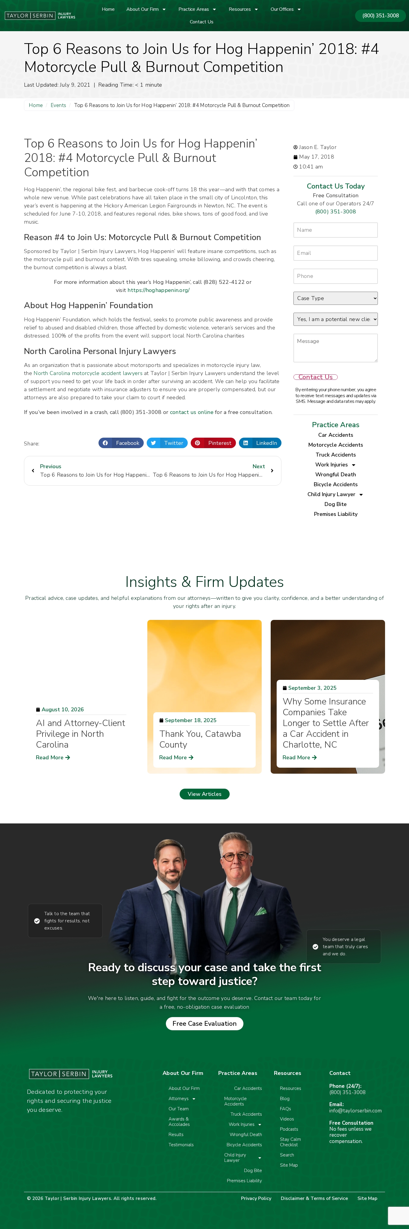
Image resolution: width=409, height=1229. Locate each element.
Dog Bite (336, 504)
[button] (121, 443)
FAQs (285, 1109)
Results (176, 1135)
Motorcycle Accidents (335, 444)
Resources (240, 9)
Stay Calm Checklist (290, 1142)
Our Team (179, 1109)
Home (108, 9)
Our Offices (282, 9)
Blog (285, 1099)
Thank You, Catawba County (200, 739)
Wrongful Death (335, 474)
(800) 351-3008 (335, 211)
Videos (287, 1119)
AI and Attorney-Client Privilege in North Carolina (80, 734)
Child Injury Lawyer (331, 494)
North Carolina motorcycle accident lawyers (88, 373)
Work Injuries (331, 464)
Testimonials (181, 1145)
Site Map (289, 1165)
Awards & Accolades (179, 1121)
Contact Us (201, 22)
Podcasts (289, 1129)
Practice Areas (193, 9)
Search (287, 1155)
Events (58, 105)
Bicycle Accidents (336, 484)
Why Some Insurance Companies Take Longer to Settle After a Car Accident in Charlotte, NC (326, 723)
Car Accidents (335, 435)
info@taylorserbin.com (355, 1110)
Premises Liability (336, 514)
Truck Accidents (336, 454)
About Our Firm (142, 9)
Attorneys (179, 1099)
